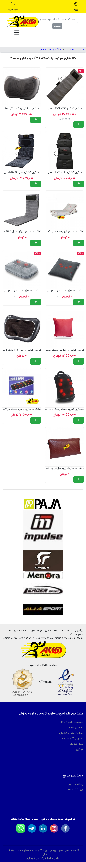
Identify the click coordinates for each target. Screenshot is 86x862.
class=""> (45, 682)
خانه (82, 49)
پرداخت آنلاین (75, 784)
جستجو (57, 26)
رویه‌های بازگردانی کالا (71, 722)
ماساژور (70, 49)
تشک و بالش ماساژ (50, 49)
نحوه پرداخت (76, 727)
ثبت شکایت (76, 744)
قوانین (79, 749)
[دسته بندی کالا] (16, 32)
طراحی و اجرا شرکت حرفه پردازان (43, 858)
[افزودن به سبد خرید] (78, 124)
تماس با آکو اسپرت (72, 738)
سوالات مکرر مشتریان (71, 733)
